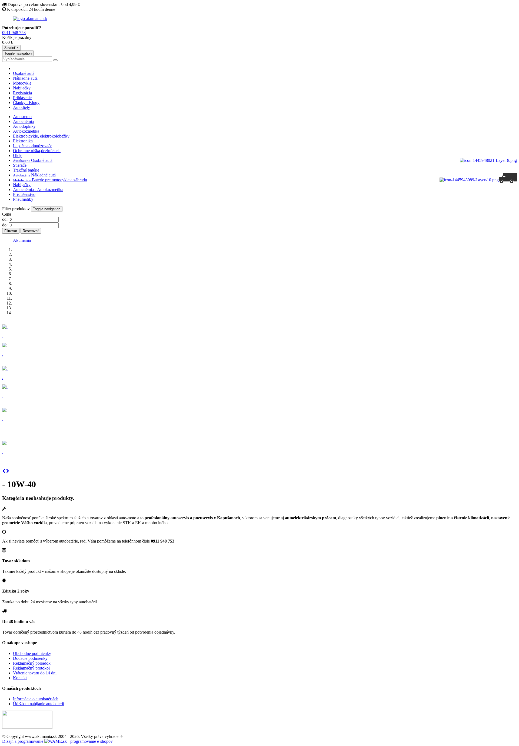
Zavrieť (11, 48)
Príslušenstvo (24, 194)
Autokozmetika (26, 131)
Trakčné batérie (26, 170)
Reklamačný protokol (31, 668)
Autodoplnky (24, 126)
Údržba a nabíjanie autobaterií (38, 703)
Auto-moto (22, 116)
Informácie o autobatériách (35, 699)
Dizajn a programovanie (22, 741)
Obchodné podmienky (32, 653)
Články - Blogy (26, 102)
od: (5, 219)
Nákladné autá (25, 78)
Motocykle (22, 83)
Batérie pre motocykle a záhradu (50, 180)
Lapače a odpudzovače (32, 145)
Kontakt (20, 677)
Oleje (17, 155)
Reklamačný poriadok (32, 663)
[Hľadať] (55, 60)
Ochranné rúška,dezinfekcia (37, 150)
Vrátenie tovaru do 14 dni (34, 673)
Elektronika (23, 141)
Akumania (22, 240)
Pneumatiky (23, 199)
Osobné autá (23, 73)
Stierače (19, 165)
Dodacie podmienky (30, 658)
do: (5, 225)
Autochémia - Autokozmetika (38, 189)
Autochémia (23, 121)
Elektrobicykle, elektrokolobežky (41, 136)
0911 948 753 (14, 32)
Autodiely (21, 107)
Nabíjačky (22, 88)
